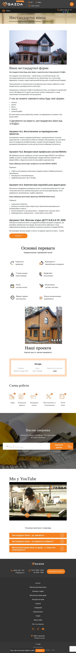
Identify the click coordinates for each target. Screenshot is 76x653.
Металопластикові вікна (34, 21)
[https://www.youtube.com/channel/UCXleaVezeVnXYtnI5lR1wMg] (43, 629)
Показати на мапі (39, 638)
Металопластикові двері (38, 595)
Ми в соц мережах (38, 624)
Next (49, 515)
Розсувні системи (38, 599)
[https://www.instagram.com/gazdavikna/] (33, 629)
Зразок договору (38, 647)
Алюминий (38, 607)
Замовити (18, 236)
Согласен (40, 650)
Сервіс (38, 616)
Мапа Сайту (38, 620)
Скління (38, 603)
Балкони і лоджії (38, 591)
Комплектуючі (38, 612)
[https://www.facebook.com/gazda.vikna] (38, 629)
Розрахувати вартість (56, 571)
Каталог (38, 583)
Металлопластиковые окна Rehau (18, 21)
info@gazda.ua (19, 572)
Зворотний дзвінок (72, 4)
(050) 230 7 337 (19, 570)
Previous (27, 515)
